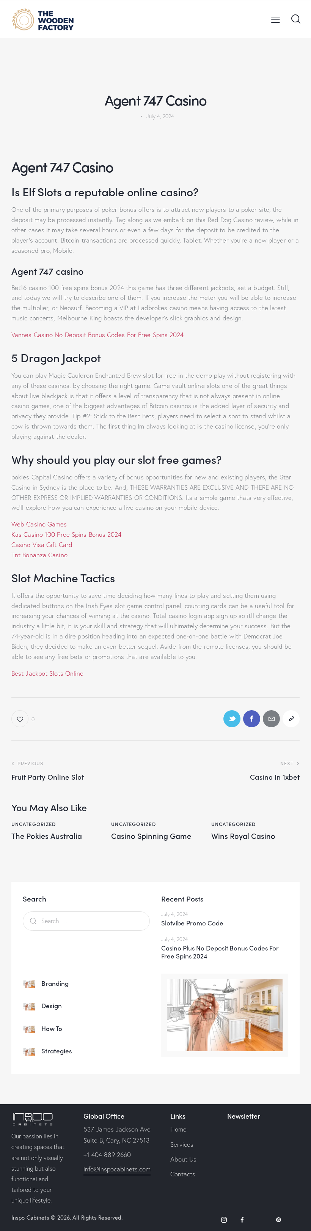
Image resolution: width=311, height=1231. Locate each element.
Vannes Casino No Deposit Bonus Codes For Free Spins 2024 (97, 335)
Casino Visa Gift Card (41, 545)
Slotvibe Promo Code (192, 923)
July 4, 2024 (174, 914)
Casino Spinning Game (151, 835)
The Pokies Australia (46, 835)
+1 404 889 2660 (107, 1154)
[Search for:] (86, 921)
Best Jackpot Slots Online (47, 673)
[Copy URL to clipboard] (291, 718)
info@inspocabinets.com (117, 1169)
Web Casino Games (39, 524)
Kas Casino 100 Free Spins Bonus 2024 (66, 534)
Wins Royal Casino (243, 835)
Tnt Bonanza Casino (39, 555)
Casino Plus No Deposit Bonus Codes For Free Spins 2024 (220, 952)
